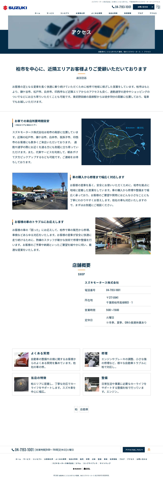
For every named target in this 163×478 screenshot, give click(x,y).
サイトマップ (105, 463)
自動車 (84, 409)
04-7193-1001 (113, 290)
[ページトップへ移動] (149, 449)
